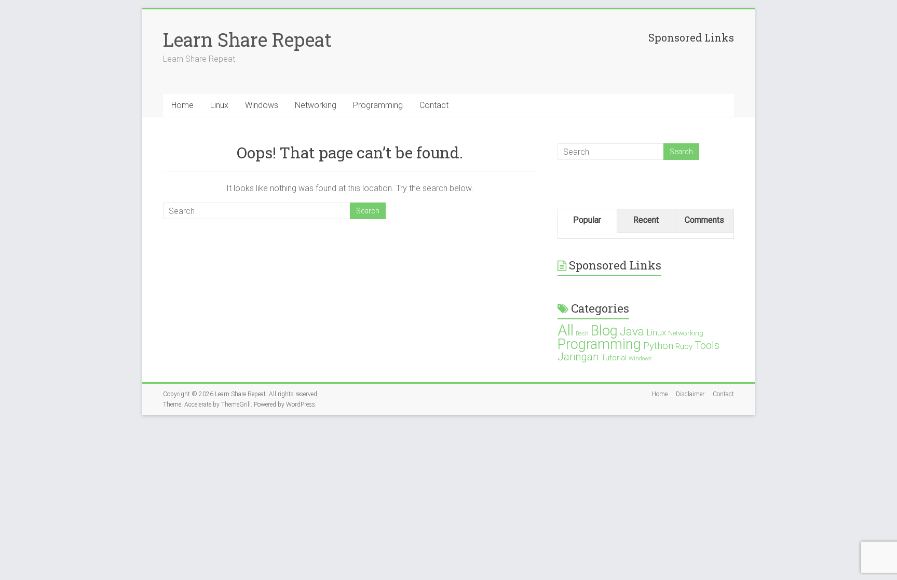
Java (632, 332)
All (566, 330)
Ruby (683, 346)
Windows (261, 105)
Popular (587, 220)
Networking (315, 105)
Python (658, 345)
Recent (646, 220)
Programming (378, 105)
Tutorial (614, 357)
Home (182, 105)
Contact (433, 105)
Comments (704, 220)
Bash (582, 333)
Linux (219, 105)
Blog (604, 330)
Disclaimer (690, 394)
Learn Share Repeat (247, 39)
